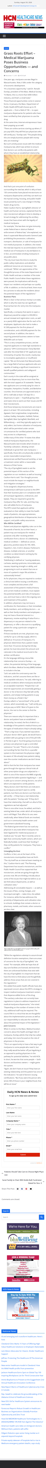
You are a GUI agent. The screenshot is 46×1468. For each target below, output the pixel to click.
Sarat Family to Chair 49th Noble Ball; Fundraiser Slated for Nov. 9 (22, 1181)
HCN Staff (23, 75)
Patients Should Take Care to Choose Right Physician (24, 1173)
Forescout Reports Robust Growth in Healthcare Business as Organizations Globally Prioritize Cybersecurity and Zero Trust (20, 1411)
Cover (6, 48)
